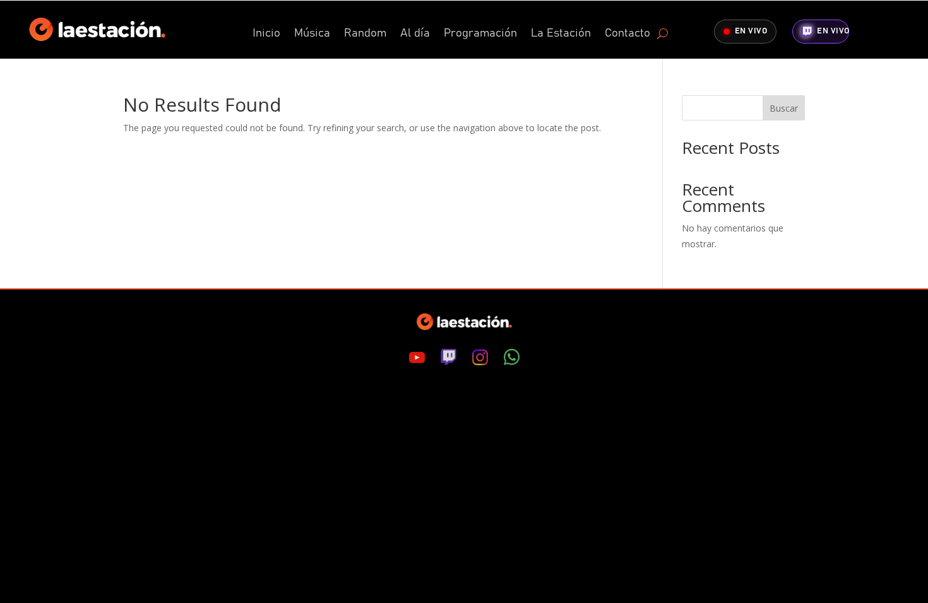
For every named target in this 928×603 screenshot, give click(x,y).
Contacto (627, 34)
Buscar (784, 108)
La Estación (561, 34)
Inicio (266, 34)
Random (365, 34)
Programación (480, 34)
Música (312, 34)
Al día (415, 34)
